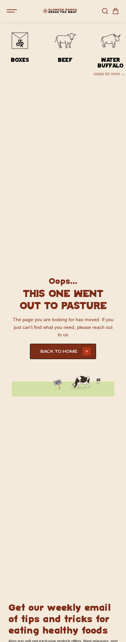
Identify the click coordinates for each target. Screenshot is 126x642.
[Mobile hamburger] (12, 11)
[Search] (104, 11)
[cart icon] (115, 11)
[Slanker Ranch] (60, 11)
